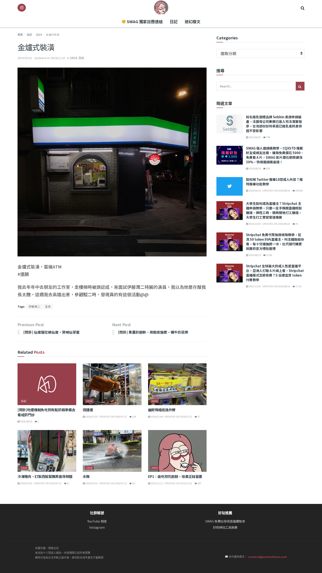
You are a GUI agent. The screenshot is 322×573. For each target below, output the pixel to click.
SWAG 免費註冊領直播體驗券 (225, 521)
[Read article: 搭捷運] (112, 384)
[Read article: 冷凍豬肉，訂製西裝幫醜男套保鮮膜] (47, 451)
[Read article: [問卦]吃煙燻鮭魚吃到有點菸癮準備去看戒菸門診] (47, 384)
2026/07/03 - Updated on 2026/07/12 (40, 483)
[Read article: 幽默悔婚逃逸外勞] (177, 384)
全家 (48, 306)
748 (267, 137)
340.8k (299, 190)
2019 (39, 34)
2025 (155, 467)
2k (296, 223)
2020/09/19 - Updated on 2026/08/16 (269, 190)
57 (198, 416)
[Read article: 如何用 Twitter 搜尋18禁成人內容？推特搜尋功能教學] (229, 186)
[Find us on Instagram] (22, 8)
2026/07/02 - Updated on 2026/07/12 (106, 483)
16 (133, 483)
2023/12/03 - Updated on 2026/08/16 (269, 286)
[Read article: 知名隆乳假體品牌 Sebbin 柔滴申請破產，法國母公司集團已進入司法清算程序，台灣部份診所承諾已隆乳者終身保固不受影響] (229, 124)
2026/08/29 (25, 421)
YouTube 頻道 (97, 521)
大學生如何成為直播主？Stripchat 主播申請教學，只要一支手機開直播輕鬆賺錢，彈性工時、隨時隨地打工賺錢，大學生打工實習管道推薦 (274, 210)
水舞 (86, 476)
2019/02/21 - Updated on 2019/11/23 (41, 58)
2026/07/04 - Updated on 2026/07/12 (171, 416)
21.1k (298, 286)
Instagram (97, 527)
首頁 (20, 34)
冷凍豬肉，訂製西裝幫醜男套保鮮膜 (45, 476)
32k (267, 168)
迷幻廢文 (192, 21)
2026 (89, 401)
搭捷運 (88, 409)
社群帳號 (97, 513)
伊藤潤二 (34, 306)
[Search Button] (302, 7)
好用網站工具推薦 (225, 527)
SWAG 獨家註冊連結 (144, 21)
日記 (174, 21)
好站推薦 (225, 513)
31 (67, 483)
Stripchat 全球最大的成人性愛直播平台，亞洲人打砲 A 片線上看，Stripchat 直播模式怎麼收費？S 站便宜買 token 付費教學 (275, 273)
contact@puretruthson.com (267, 557)
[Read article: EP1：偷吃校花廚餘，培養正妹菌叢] (177, 451)
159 (134, 416)
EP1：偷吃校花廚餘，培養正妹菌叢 (175, 476)
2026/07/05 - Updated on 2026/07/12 (106, 416)
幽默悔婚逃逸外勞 (161, 409)
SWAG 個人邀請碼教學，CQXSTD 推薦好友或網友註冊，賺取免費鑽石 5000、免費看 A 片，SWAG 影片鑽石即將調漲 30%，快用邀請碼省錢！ (275, 155)
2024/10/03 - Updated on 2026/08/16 (269, 223)
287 (199, 483)
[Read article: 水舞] (112, 451)
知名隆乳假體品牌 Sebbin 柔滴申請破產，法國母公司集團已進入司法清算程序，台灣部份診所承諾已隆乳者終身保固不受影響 (274, 124)
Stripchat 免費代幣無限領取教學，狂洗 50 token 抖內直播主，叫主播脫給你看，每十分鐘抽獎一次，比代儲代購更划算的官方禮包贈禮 (275, 241)
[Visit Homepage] (161, 7)
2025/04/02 (254, 137)
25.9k (268, 255)
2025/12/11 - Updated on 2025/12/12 (171, 483)
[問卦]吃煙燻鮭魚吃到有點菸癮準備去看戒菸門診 (46, 412)
